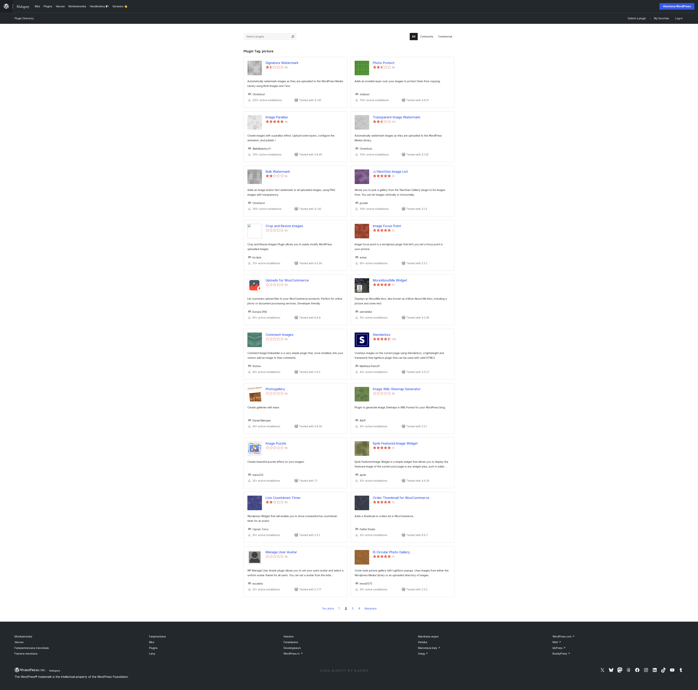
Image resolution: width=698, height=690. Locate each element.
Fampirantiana (157, 636)
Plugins (153, 647)
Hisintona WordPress (677, 6)
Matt (557, 642)
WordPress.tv (293, 653)
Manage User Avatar (281, 552)
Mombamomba (23, 636)
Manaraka (370, 608)
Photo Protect (383, 63)
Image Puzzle (276, 443)
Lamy (152, 653)
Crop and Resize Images (284, 226)
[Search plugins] (292, 36)
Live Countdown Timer (283, 498)
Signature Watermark (282, 63)
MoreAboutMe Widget (390, 280)
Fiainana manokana (26, 653)
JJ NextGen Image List (390, 171)
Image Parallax (277, 117)
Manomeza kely (429, 647)
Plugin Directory (24, 18)
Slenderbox (381, 335)
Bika (151, 642)
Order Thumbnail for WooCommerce (401, 498)
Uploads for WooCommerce (287, 280)
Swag (423, 653)
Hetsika (422, 642)
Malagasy (54, 670)
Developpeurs (292, 647)
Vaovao (19, 642)
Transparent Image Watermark (396, 117)
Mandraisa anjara (428, 636)
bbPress (559, 647)
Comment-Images (280, 335)
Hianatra (289, 636)
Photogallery (275, 389)
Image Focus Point (387, 226)
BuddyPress (561, 653)
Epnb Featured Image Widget (395, 443)
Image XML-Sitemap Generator (397, 389)
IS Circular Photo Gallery (391, 552)
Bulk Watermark (278, 171)
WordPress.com (564, 636)
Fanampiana (291, 642)
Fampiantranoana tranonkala (32, 647)
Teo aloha (328, 608)
